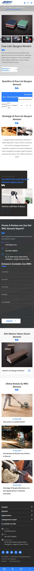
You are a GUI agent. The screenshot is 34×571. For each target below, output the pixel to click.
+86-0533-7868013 (11, 251)
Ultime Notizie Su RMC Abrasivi (17, 385)
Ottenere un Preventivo (9, 69)
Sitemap (4, 561)
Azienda (5, 511)
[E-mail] (4, 569)
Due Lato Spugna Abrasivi (13, 9)
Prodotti (11, 7)
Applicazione (6, 515)
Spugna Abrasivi (20, 7)
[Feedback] (21, 569)
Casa (5, 7)
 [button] (3, 211)
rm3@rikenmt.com (11, 245)
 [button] (32, 39)
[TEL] (13, 569)
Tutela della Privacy (14, 561)
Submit (11, 321)
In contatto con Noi (9, 524)
